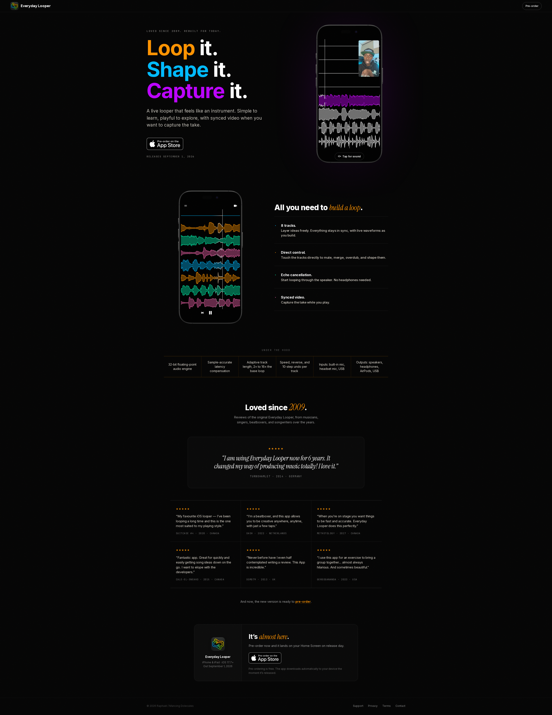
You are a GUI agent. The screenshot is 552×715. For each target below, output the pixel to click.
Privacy (373, 705)
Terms (386, 705)
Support (358, 705)
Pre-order (531, 6)
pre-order (303, 601)
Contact (400, 705)
